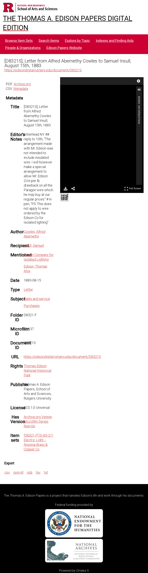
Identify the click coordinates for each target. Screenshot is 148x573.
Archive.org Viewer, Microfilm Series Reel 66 (38, 421)
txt (46, 472)
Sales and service (37, 299)
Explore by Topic (77, 41)
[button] (140, 91)
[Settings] (138, 81)
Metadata (20, 89)
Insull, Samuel (34, 245)
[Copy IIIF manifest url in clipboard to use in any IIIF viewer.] (64, 197)
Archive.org (22, 84)
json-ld (18, 472)
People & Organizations (23, 48)
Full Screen (135, 188)
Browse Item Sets (19, 41)
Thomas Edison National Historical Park (37, 370)
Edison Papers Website (64, 48)
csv (7, 472)
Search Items (49, 41)
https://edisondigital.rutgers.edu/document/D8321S (43, 70)
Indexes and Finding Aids (115, 41)
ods (29, 472)
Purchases (32, 306)
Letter (28, 289)
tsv (38, 472)
